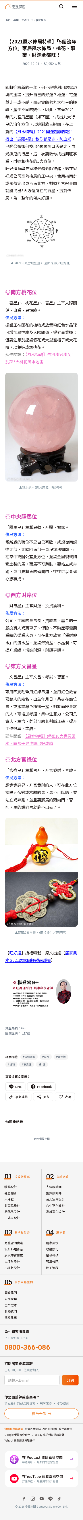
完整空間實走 (13, 1243)
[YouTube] (41, 1498)
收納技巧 (52, 1249)
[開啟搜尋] (61, 6)
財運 (42, 1064)
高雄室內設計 (55, 1211)
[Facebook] (24, 1498)
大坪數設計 (12, 1261)
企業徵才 (10, 1305)
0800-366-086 (27, 1347)
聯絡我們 (10, 1311)
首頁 (8, 20)
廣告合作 (39, 1413)
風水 (45, 1057)
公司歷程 (10, 1299)
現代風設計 (12, 1211)
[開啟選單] (74, 6)
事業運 (26, 1064)
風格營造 (52, 1255)
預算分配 (52, 1261)
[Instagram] (33, 1498)
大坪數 (9, 1199)
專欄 (16, 20)
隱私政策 (10, 1317)
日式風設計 (12, 1218)
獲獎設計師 (54, 1193)
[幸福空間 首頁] (15, 6)
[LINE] (50, 1498)
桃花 (11, 1064)
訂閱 (70, 1380)
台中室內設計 (55, 1205)
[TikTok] (59, 1498)
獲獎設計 (10, 1187)
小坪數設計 (12, 1267)
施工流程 (52, 1267)
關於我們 (10, 1292)
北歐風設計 (12, 1205)
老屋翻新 (10, 1193)
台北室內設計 (55, 1199)
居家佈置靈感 (13, 1255)
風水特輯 (29, 1057)
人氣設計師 (54, 1187)
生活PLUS (27, 20)
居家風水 (41, 20)
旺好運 (15, 953)
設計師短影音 (13, 1249)
